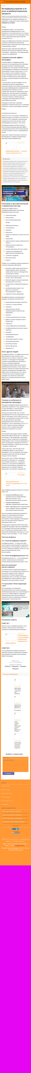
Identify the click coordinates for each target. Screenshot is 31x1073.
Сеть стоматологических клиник (15, 2)
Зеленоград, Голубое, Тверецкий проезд (13, 821)
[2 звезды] (10, 662)
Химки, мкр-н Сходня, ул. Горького (12, 811)
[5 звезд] (14, 662)
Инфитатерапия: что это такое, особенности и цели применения (17, 691)
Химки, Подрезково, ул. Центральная (12, 818)
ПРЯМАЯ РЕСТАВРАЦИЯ (5, 797)
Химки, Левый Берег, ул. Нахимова (12, 815)
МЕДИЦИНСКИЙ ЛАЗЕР (5, 786)
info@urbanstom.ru (20, 845)
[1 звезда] (9, 662)
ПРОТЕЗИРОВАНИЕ (4, 804)
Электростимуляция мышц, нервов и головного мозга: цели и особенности (19, 745)
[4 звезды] (13, 662)
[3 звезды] (11, 662)
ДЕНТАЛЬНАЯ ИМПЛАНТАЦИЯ (7, 800)
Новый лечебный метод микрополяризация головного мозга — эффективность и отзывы (18, 726)
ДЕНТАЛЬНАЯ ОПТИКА (5, 789)
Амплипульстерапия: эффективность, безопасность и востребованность (19, 708)
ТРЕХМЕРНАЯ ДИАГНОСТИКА (6, 793)
